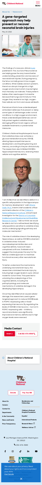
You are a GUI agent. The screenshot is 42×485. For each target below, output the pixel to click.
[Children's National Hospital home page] (13, 4)
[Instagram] (12, 451)
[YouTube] (36, 451)
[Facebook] (5, 451)
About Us (6, 12)
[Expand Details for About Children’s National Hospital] (3, 358)
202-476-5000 (22, 445)
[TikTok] (20, 451)
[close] (21, 478)
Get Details (9, 474)
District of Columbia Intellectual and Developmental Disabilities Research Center (20, 218)
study (32, 68)
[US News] (11, 460)
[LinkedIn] (28, 451)
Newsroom (17, 12)
